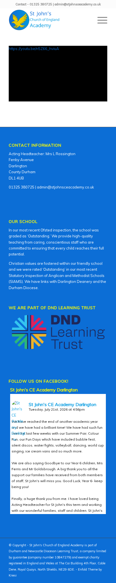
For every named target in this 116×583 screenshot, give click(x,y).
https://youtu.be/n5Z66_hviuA (34, 48)
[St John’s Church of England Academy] (48, 20)
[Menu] (99, 20)
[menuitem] (99, 20)
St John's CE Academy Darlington (44, 390)
